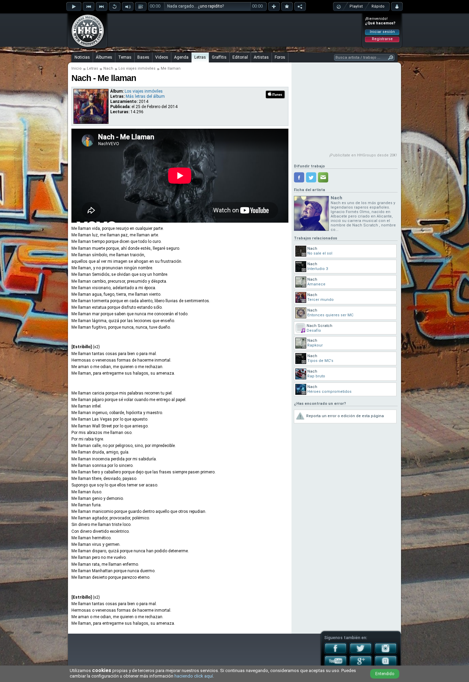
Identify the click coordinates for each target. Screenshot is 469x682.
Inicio (76, 68)
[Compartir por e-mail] (323, 177)
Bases (143, 57)
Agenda (181, 57)
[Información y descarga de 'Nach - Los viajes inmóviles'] (91, 122)
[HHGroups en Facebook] (335, 652)
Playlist (356, 6)
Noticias (82, 57)
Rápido (378, 6)
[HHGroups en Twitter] (360, 652)
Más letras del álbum (145, 96)
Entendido (384, 673)
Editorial (240, 57)
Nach (108, 68)
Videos (161, 57)
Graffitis (219, 57)
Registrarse (382, 39)
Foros (280, 57)
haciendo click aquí (193, 676)
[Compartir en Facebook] (299, 177)
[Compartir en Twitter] (311, 177)
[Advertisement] (235, 29)
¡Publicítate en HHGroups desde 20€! (363, 155)
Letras (200, 57)
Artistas (261, 57)
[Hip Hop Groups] (85, 46)
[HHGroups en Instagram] (385, 652)
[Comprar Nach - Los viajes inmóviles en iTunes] (276, 97)
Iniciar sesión (382, 32)
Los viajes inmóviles (137, 68)
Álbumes (104, 57)
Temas (124, 57)
